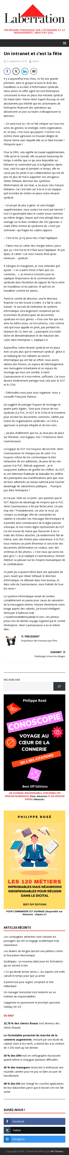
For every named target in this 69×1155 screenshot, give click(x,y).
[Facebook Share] (7, 71)
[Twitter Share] (16, 71)
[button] (64, 43)
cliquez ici (40, 914)
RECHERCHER (12, 679)
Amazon (41, 796)
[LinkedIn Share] (24, 71)
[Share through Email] (33, 71)
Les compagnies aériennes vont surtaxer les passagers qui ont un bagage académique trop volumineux (31, 941)
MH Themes (57, 1151)
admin (35, 61)
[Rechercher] (59, 686)
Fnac (33, 796)
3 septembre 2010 (17, 61)
